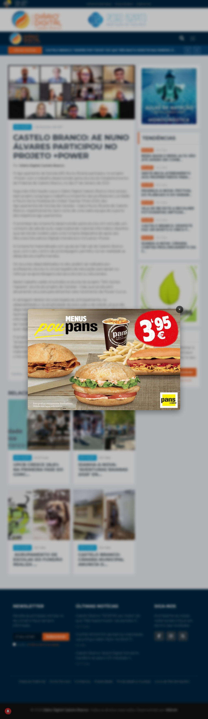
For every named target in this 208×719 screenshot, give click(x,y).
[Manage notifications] (8, 711)
